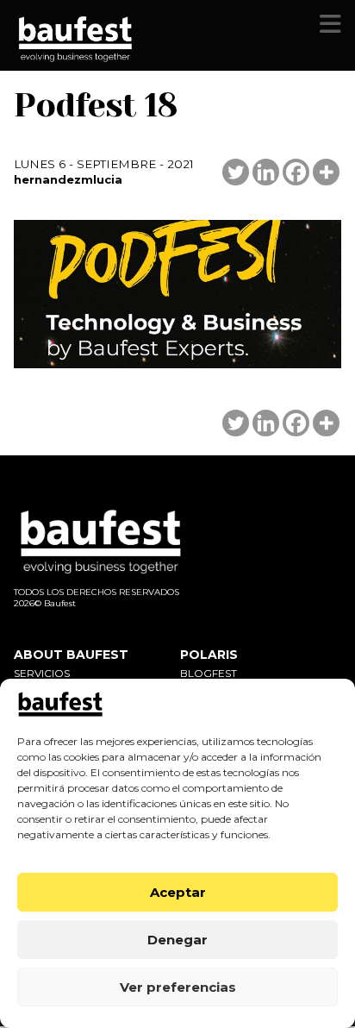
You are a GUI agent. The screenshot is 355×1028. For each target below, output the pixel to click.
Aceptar (178, 892)
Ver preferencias (178, 987)
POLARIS (209, 654)
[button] (330, 24)
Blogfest (208, 673)
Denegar (177, 939)
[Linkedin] (265, 172)
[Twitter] (235, 172)
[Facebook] (296, 172)
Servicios (42, 673)
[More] (326, 172)
